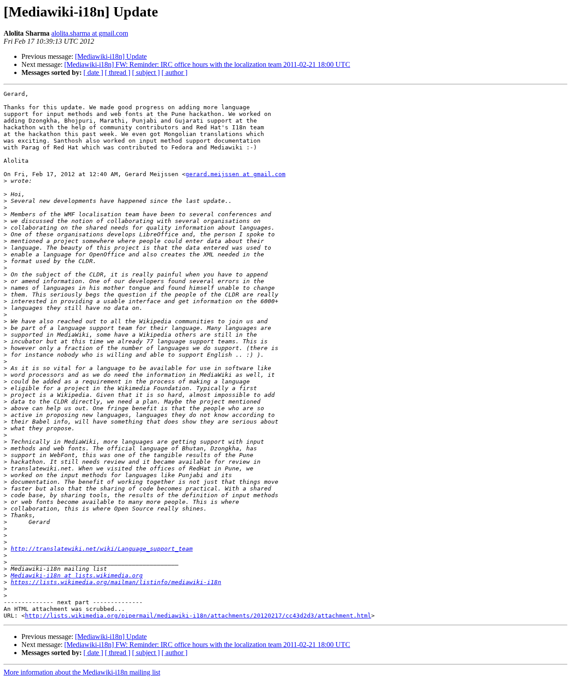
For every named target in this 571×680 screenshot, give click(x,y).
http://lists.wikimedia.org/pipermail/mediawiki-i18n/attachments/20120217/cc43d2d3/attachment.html (198, 615)
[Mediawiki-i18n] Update (111, 56)
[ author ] (174, 72)
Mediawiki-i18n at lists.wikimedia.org (77, 575)
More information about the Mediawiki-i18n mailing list (82, 672)
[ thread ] (117, 72)
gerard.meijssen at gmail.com (236, 174)
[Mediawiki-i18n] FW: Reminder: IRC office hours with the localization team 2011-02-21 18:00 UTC (207, 64)
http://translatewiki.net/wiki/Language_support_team (102, 548)
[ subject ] (146, 72)
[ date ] (93, 72)
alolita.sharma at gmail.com (89, 33)
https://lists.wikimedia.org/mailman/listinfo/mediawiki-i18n (116, 582)
